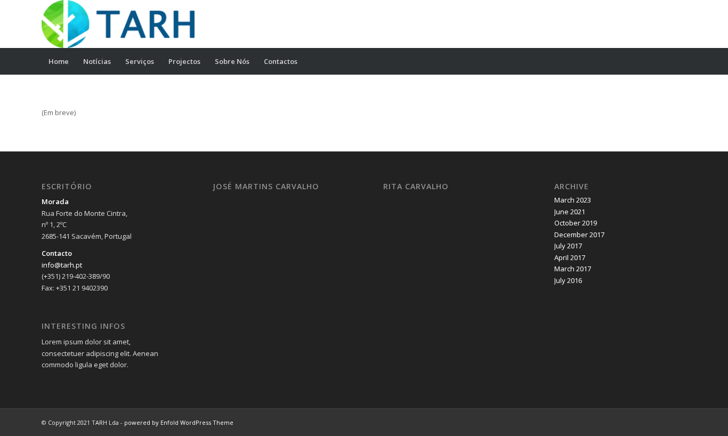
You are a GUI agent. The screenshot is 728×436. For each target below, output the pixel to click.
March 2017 (572, 268)
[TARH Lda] (118, 24)
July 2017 (568, 246)
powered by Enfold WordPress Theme (178, 422)
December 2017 (579, 234)
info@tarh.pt (62, 265)
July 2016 (568, 280)
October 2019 (575, 223)
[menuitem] (59, 61)
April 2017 (569, 257)
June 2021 (569, 211)
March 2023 (572, 200)
